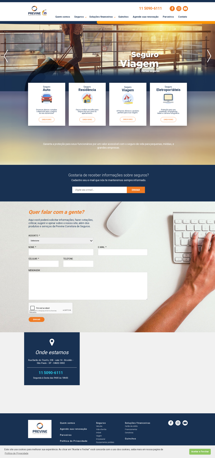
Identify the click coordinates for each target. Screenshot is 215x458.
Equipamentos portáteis (105, 442)
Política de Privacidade (73, 441)
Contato (182, 16)
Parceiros (168, 16)
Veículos (99, 426)
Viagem (99, 436)
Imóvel (98, 433)
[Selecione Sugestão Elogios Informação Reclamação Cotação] (61, 240)
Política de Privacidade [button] (16, 453)
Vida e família (101, 429)
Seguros (79, 16)
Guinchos (123, 16)
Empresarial (100, 439)
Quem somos (62, 16)
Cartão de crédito (131, 426)
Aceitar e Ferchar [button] (200, 451)
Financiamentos (131, 429)
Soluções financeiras (101, 16)
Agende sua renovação (146, 16)
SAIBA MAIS (46, 120)
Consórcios (129, 433)
